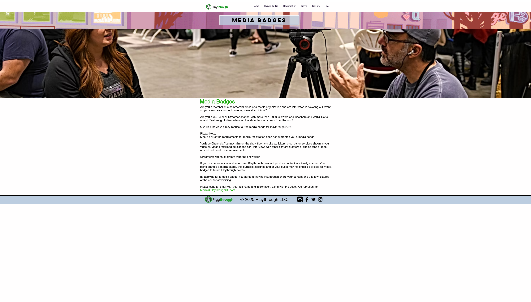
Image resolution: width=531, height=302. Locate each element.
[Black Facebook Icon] (307, 199)
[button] (290, 6)
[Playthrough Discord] (300, 199)
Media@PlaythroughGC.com (217, 190)
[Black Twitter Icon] (313, 199)
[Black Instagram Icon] (320, 199)
